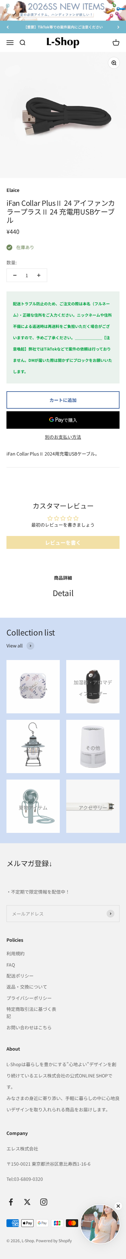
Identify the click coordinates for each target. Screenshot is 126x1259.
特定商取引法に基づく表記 (31, 1012)
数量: (11, 262)
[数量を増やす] (39, 275)
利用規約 (15, 953)
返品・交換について (26, 986)
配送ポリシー (20, 975)
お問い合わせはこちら (29, 1027)
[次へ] (118, 27)
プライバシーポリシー (29, 998)
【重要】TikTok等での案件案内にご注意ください (63, 26)
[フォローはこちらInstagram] (43, 1202)
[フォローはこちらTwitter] (27, 1202)
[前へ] (7, 27)
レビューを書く (63, 542)
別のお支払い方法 (63, 437)
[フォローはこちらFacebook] (10, 1202)
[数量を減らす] (15, 275)
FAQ (10, 964)
